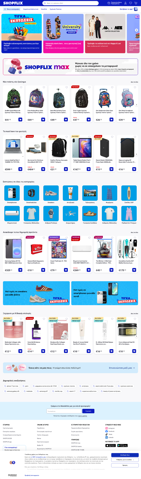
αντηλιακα (85, 386)
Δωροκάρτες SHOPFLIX (44, 449)
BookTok (44, 9)
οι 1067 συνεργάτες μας (38, 457)
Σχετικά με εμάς (8, 428)
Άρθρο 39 (40, 445)
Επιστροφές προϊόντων (44, 431)
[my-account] (125, 3)
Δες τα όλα (134, 82)
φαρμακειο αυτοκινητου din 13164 (46, 386)
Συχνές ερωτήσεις (77, 431)
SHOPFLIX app (7, 442)
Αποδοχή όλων (125, 455)
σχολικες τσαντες (69, 386)
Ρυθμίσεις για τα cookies (124, 459)
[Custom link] (70, 367)
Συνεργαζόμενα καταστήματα (12, 435)
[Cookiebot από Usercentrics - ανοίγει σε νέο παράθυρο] (12, 475)
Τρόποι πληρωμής (42, 435)
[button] (136, 3)
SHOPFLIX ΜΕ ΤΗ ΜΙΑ (77, 450)
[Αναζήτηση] (44, 3)
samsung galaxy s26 (13, 391)
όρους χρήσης (82, 416)
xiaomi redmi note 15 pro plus (104, 386)
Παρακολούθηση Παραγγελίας (80, 428)
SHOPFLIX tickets (76, 446)
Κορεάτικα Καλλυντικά (30, 9)
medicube (29, 391)
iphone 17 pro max (12, 386)
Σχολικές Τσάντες (55, 9)
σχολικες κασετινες (126, 386)
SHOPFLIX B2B (7, 438)
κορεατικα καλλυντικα (89, 391)
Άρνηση (125, 465)
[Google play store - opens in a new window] (122, 445)
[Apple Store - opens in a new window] (111, 445)
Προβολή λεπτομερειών (32, 475)
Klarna (39, 438)
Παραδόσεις (41, 428)
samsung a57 (44, 391)
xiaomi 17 (72, 391)
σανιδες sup (58, 391)
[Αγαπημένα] (130, 3)
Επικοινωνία (75, 435)
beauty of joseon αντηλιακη (111, 391)
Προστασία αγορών (43, 442)
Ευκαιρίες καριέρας (9, 431)
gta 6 (26, 386)
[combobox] (70, 3)
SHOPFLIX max (75, 443)
